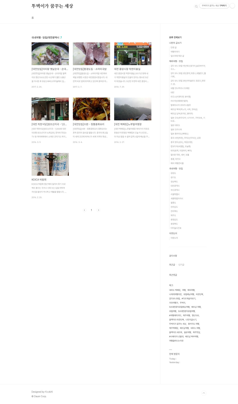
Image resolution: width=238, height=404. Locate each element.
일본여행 (187, 332)
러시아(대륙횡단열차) (179, 101)
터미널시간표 (176, 228)
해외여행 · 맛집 (176, 61)
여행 (184, 290)
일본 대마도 (175, 125)
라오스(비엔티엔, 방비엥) (181, 96)
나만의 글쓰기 (175, 43)
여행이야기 (175, 51)
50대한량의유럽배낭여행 (179, 307)
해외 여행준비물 (177, 163)
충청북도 (174, 224)
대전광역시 (175, 186)
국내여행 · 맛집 (176, 168)
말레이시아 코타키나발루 (181, 105)
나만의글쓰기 (191, 319)
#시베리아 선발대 (176, 336)
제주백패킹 (173, 328)
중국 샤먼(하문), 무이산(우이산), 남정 (186, 138)
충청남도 (174, 219)
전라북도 (174, 211)
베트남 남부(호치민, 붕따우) (182, 113)
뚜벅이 (182, 303)
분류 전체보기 (175, 37)
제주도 (173, 215)
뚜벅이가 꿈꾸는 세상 (52, 6)
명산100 (195, 315)
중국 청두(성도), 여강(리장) (182, 142)
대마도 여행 (195, 328)
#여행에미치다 (175, 315)
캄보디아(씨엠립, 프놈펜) (181, 146)
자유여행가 (173, 303)
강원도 (173, 173)
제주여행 (186, 315)
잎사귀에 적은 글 (177, 56)
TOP (203, 393)
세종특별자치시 (177, 198)
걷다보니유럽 (174, 298)
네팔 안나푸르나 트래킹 (180, 88)
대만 (172, 92)
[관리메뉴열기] (232, 5)
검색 (196, 6)
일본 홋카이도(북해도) (179, 134)
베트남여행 (184, 328)
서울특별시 (175, 194)
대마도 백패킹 (174, 290)
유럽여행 (172, 311)
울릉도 (173, 203)
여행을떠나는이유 (176, 341)
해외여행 (191, 290)
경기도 (173, 177)
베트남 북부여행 (191, 336)
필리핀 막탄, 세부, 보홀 (180, 155)
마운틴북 (199, 294)
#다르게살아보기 (188, 298)
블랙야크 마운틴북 (176, 319)
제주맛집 (196, 332)
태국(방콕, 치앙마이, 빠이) (181, 150)
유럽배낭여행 (188, 294)
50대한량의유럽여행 (186, 311)
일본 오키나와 (176, 129)
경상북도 (174, 181)
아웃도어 (173, 233)
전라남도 (174, 207)
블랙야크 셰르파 (175, 332)
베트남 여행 (196, 307)
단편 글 (173, 47)
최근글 (172, 264)
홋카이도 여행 (193, 324)
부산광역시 (175, 190)
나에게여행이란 (175, 294)
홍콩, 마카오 (176, 159)
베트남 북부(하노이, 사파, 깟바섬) (184, 109)
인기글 (181, 264)
